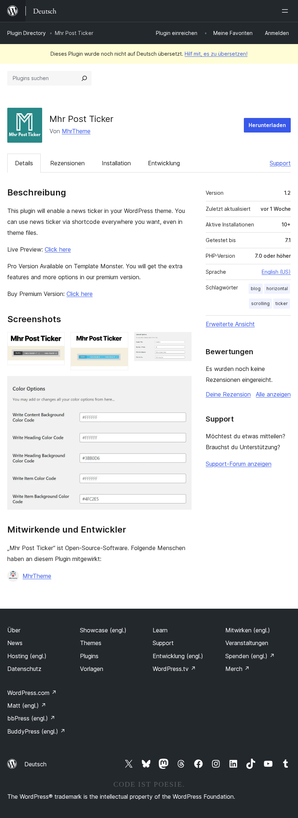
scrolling (260, 303)
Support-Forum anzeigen (238, 463)
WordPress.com (32, 692)
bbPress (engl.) (31, 718)
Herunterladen (267, 125)
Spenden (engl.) (250, 656)
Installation (116, 163)
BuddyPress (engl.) (36, 731)
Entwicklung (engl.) (178, 656)
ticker (281, 303)
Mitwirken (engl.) (247, 630)
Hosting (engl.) (27, 656)
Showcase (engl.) (103, 630)
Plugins (89, 656)
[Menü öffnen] (286, 11)
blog (256, 288)
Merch (237, 668)
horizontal (277, 288)
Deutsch (35, 764)
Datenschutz (24, 668)
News (15, 643)
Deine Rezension (228, 394)
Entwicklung (164, 163)
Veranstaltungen (246, 643)
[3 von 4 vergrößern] (181, 341)
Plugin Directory (26, 33)
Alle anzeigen (273, 394)
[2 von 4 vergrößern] (118, 341)
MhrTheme (76, 131)
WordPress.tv (174, 668)
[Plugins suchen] (84, 78)
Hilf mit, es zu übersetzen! (216, 54)
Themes (90, 643)
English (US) (276, 272)
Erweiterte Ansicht (230, 324)
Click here (58, 249)
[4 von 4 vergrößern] (181, 386)
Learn (160, 630)
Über (13, 630)
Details (24, 163)
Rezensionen (67, 163)
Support (280, 163)
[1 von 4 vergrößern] (55, 341)
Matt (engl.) (26, 705)
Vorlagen (91, 668)
